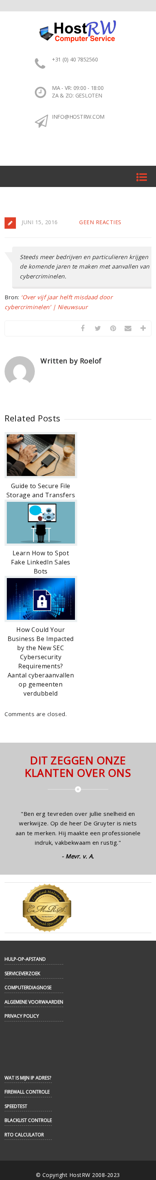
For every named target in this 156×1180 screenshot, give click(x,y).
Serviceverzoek (22, 973)
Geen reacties (100, 222)
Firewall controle (27, 1092)
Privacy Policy (22, 1016)
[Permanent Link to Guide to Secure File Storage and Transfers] (41, 476)
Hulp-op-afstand (25, 959)
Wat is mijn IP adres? (28, 1078)
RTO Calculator (24, 1134)
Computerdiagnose (28, 987)
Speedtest (16, 1106)
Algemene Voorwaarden (34, 1002)
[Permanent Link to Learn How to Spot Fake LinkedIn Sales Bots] (41, 543)
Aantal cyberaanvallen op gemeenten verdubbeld (41, 684)
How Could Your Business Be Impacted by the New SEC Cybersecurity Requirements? (41, 647)
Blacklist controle (28, 1120)
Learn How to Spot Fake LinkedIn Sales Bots (40, 562)
